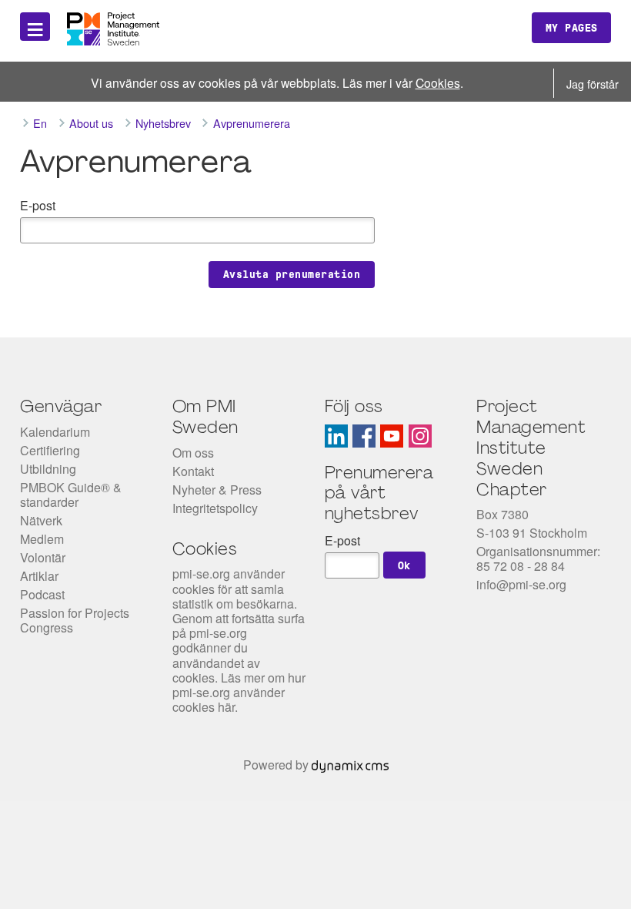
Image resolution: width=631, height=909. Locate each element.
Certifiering (50, 450)
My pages (572, 28)
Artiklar (39, 576)
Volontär (42, 557)
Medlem (42, 539)
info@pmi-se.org (521, 584)
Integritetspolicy (215, 508)
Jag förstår (592, 83)
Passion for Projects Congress (74, 620)
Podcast (42, 594)
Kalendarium (55, 432)
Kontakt (193, 471)
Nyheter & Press (217, 489)
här (226, 707)
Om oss (193, 452)
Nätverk (41, 520)
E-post (37, 205)
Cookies (438, 82)
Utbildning (48, 469)
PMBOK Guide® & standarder (71, 494)
